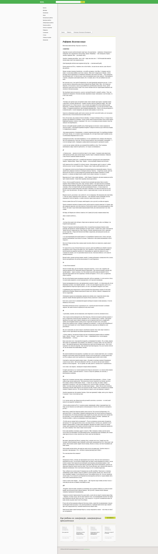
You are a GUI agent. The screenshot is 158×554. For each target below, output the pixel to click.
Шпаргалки (45, 40)
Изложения (45, 12)
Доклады (45, 10)
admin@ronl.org (87, 549)
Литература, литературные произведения (82, 32)
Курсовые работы (47, 20)
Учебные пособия (47, 37)
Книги (44, 15)
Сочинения (45, 32)
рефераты (69, 32)
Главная (63, 32)
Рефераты (45, 30)
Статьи (44, 35)
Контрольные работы (48, 17)
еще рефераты (110, 517)
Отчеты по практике (47, 27)
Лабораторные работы (48, 22)
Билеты (44, 7)
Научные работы (47, 25)
